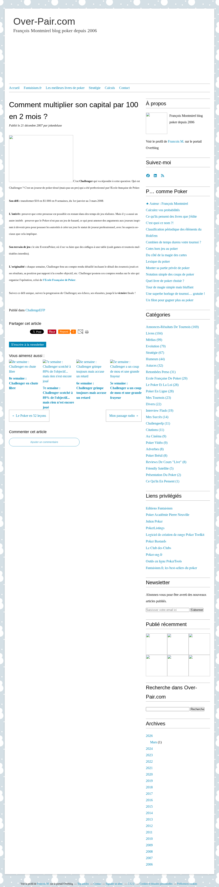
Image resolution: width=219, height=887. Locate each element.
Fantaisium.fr (32, 88)
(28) (162, 385)
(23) (158, 397)
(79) (156, 346)
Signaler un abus (114, 883)
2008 (149, 851)
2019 (149, 781)
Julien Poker (154, 521)
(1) (162, 481)
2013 (149, 819)
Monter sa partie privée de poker (167, 268)
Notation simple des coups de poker (170, 274)
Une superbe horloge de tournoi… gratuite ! (175, 293)
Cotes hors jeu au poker (162, 248)
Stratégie (95, 88)
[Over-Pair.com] (156, 123)
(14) (157, 417)
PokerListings (155, 528)
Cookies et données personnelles (156, 883)
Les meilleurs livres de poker (65, 88)
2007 (149, 858)
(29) (166, 378)
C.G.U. (131, 883)
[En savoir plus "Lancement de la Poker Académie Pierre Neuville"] (156, 665)
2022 (149, 761)
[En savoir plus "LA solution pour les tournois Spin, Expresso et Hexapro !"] (178, 665)
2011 (149, 832)
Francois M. (176, 141)
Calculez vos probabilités (163, 210)
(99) (154, 340)
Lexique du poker (158, 261)
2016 (149, 800)
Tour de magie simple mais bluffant (169, 287)
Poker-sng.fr (154, 554)
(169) (172, 327)
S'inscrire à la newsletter (27, 344)
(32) (154, 365)
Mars (153, 742)
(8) (155, 449)
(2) (163, 475)
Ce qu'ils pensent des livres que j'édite (171, 216)
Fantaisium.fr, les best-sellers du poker (171, 567)
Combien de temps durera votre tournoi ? (173, 242)
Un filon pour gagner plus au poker (169, 300)
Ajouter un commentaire (44, 442)
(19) (159, 410)
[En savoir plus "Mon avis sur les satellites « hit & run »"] (199, 644)
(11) (158, 423)
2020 (149, 774)
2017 (149, 793)
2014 (149, 813)
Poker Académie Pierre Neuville (167, 515)
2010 (149, 838)
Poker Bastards (156, 541)
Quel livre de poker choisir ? (165, 281)
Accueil (14, 88)
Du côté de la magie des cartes (166, 255)
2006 (149, 864)
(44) (155, 359)
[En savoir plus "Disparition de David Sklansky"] (156, 644)
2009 (149, 845)
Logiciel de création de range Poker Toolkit (175, 534)
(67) (155, 352)
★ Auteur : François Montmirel (167, 203)
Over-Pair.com (44, 21)
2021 (149, 768)
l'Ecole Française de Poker (59, 280)
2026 (149, 736)
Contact (124, 88)
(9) (156, 436)
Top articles (83, 883)
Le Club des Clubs (158, 547)
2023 (149, 755)
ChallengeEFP (35, 310)
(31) (161, 372)
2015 (149, 806)
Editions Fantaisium (159, 508)
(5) (159, 468)
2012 (149, 826)
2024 (149, 748)
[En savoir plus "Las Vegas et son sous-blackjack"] (199, 665)
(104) (154, 333)
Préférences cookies (187, 883)
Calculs (110, 88)
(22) (153, 404)
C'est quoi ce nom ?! (159, 223)
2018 (149, 787)
